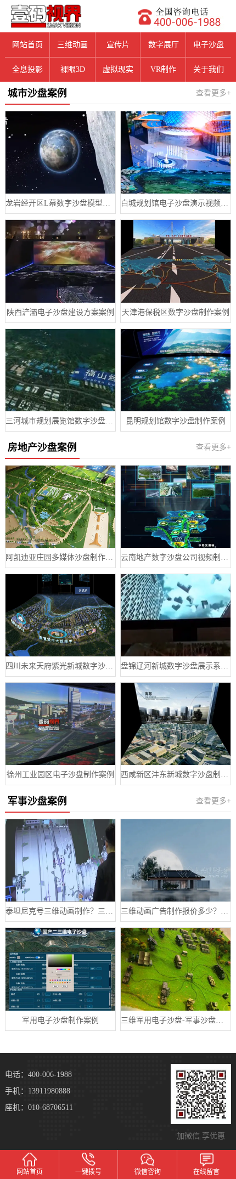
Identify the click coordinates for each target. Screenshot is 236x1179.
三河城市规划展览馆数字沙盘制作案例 (60, 421)
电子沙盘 (208, 45)
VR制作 (163, 69)
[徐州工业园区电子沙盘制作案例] (60, 724)
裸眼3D (72, 69)
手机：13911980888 (37, 1091)
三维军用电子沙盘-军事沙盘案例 (176, 1020)
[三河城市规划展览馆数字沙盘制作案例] (60, 370)
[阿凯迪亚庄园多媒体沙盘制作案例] (60, 507)
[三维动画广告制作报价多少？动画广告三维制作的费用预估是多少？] (176, 860)
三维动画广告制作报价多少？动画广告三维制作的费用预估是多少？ (176, 911)
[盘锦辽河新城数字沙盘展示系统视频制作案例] (176, 615)
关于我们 (208, 69)
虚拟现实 (118, 69)
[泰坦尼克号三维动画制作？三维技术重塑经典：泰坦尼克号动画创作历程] (60, 860)
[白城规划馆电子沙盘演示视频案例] (176, 152)
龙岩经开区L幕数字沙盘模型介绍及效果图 (60, 203)
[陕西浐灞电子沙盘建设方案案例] (60, 261)
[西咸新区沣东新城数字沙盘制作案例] (176, 724)
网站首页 (27, 45)
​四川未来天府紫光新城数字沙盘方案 (60, 666)
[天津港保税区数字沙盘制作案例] (176, 261)
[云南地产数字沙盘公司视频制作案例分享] (176, 507)
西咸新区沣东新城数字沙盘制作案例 (176, 774)
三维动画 (72, 45)
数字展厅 (163, 45)
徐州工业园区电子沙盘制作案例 (60, 774)
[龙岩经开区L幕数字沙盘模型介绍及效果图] (60, 152)
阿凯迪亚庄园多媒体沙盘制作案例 (60, 557)
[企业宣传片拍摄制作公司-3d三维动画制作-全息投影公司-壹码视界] (59, 16)
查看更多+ (213, 93)
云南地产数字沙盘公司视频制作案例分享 (176, 557)
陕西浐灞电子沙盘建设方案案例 (60, 312)
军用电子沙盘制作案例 (60, 1020)
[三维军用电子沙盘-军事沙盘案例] (176, 969)
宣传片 (118, 45)
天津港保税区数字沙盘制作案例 (175, 312)
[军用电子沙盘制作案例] (60, 969)
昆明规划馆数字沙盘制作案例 (176, 421)
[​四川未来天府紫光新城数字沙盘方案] (60, 615)
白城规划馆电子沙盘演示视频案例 (176, 203)
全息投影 (27, 69)
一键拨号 (88, 1172)
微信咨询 (147, 1172)
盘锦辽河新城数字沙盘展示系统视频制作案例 (176, 666)
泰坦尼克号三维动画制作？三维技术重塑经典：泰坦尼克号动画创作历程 (60, 911)
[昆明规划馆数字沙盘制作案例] (176, 370)
